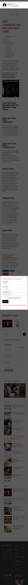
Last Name (5, 286)
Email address (6, 292)
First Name (5, 281)
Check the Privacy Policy (14, 298)
